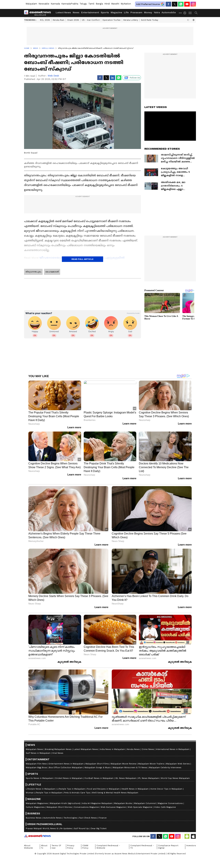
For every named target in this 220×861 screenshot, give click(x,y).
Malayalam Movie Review (123, 764)
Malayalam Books (123, 803)
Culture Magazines (35, 807)
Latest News (63, 12)
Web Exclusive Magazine (113, 807)
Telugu (83, 3)
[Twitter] (174, 4)
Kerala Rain (58, 20)
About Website (28, 846)
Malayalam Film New (36, 764)
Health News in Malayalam (135, 789)
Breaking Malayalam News (58, 749)
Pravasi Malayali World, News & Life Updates (49, 828)
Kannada (55, 3)
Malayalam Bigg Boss (36, 767)
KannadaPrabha (69, 3)
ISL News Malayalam (125, 778)
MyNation (126, 3)
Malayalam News (34, 749)
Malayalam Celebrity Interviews (165, 767)
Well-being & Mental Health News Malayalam (115, 792)
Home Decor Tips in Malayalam (166, 789)
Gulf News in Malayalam (38, 753)
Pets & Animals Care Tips (77, 792)
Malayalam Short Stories (59, 807)
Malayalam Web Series (178, 764)
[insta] (193, 4)
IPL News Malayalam (148, 778)
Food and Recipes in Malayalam (103, 789)
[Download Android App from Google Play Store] (187, 836)
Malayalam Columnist (145, 803)
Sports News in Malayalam (39, 778)
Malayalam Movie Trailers (151, 764)
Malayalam (31, 3)
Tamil (91, 3)
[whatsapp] (181, 4)
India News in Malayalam (112, 749)
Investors (191, 845)
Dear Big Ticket (98, 828)
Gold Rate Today (149, 20)
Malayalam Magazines (37, 803)
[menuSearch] (196, 13)
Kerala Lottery (130, 20)
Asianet (37, 836)
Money (148, 12)
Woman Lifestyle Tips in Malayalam (44, 792)
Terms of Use (56, 846)
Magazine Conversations (170, 803)
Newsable (43, 3)
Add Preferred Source (148, 4)
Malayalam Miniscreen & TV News (130, 767)
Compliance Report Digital (168, 846)
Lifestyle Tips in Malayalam (71, 789)
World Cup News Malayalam (175, 778)
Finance (103, 818)
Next (193, 20)
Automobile (169, 12)
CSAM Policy (85, 846)
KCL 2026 (45, 20)
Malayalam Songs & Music (98, 767)
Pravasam (136, 12)
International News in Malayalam (172, 749)
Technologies (70, 818)
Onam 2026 (73, 20)
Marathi (115, 3)
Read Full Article (83, 259)
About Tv (44, 846)
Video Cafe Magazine (165, 807)
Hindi (107, 3)
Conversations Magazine (86, 807)
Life (126, 12)
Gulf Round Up (81, 828)
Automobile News (52, 818)
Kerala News (133, 749)
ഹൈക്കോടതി (52, 272)
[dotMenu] (180, 12)
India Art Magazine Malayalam (97, 803)
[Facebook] (168, 4)
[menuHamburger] (190, 12)
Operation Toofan (111, 20)
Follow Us (135, 77)
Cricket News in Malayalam (69, 778)
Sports (105, 12)
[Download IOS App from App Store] (193, 836)
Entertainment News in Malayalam (66, 764)
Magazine (116, 12)
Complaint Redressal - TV (142, 846)
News (76, 12)
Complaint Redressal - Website (108, 846)
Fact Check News (88, 818)
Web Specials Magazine (140, 807)
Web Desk (53, 75)
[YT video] (187, 4)
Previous (188, 20)
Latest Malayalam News (85, 749)
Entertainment (90, 12)
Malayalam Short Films (97, 764)
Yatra (157, 12)
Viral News (57, 753)
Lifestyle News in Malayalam (40, 789)
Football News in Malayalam (99, 778)
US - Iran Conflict (91, 20)
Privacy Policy (70, 846)
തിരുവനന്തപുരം (33, 272)
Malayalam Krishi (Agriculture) (65, 803)
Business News (33, 818)
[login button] (185, 13)
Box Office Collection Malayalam (66, 767)
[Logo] (38, 13)
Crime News (148, 749)
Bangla (99, 3)
